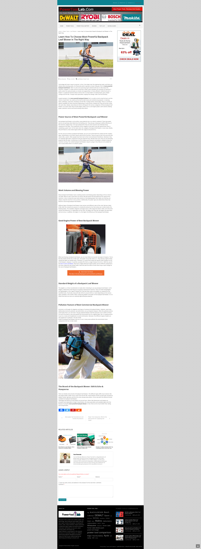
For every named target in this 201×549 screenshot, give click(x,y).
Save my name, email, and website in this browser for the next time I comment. (80, 482)
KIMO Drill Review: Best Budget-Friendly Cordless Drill (84, 447)
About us (115, 2)
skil (111, 536)
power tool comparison (99, 532)
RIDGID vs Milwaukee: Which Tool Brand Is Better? (132, 513)
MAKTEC (99, 523)
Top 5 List (102, 26)
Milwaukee (91, 525)
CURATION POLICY (121, 546)
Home (61, 26)
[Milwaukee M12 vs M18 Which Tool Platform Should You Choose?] (119, 530)
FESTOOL (96, 518)
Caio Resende (63, 79)
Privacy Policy (103, 546)
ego (111, 515)
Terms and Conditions (111, 546)
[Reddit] (79, 410)
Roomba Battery (97, 536)
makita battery (107, 521)
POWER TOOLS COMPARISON (127, 509)
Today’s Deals (138, 2)
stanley (89, 538)
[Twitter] (67, 410)
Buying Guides (112, 26)
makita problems (91, 523)
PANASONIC (99, 525)
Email (79, 477)
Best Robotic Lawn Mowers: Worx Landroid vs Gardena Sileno (66, 447)
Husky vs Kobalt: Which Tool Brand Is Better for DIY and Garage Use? (131, 521)
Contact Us (130, 2)
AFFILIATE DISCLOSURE (130, 546)
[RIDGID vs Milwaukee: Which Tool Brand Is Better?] (119, 514)
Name (60, 477)
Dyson (106, 515)
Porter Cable (106, 525)
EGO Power (89, 518)
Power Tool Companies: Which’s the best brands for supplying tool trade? (97, 418)
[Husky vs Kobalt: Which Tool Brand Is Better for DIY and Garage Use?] (119, 521)
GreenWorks (102, 518)
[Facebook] (61, 410)
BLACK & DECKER (96, 512)
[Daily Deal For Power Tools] (129, 31)
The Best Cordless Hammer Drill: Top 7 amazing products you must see (104, 447)
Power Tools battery (83, 26)
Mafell (93, 521)
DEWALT (99, 515)
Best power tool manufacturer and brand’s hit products (74, 417)
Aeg (88, 512)
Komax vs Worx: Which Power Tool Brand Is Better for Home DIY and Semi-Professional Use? (133, 537)
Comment (61, 484)
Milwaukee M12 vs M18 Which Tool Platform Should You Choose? (133, 528)
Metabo (103, 523)
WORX (96, 538)
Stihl (93, 538)
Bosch (106, 512)
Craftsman (90, 516)
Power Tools (70, 26)
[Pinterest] (73, 410)
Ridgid (89, 536)
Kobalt (89, 521)
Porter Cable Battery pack (95, 528)
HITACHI (108, 518)
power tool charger (93, 530)
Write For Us (122, 2)
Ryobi (106, 535)
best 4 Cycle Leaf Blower (67, 263)
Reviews (94, 26)
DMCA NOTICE (139, 546)
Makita (98, 520)
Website (97, 477)
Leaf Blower (73, 31)
